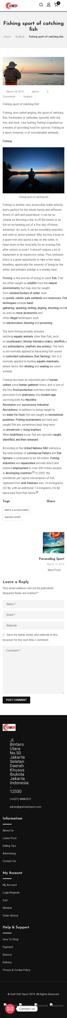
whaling (29, 366)
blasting (29, 323)
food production (23, 390)
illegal (14, 318)
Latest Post (9, 838)
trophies (36, 429)
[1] (33, 472)
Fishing (7, 141)
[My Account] (48, 4)
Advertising (9, 853)
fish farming (42, 356)
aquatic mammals (48, 361)
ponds (10, 298)
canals (20, 298)
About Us (8, 830)
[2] (37, 492)
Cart (5, 900)
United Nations (33, 448)
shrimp (27, 341)
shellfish (59, 341)
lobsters (38, 341)
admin (35, 91)
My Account (10, 885)
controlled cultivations (19, 356)
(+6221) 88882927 (20, 799)
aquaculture (28, 463)
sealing (44, 366)
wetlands (36, 298)
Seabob (27, 96)
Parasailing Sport (51, 559)
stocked (14, 293)
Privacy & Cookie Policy (16, 970)
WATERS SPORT (13, 517)
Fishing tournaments (28, 419)
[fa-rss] (49, 998)
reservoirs (54, 298)
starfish (30, 346)
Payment (8, 947)
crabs (48, 341)
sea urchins (43, 346)
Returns (7, 954)
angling (42, 308)
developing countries (19, 473)
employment (20, 468)
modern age (48, 394)
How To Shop (11, 939)
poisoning (46, 323)
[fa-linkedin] (30, 998)
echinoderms (16, 346)
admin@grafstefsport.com (25, 806)
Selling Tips (9, 845)
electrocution (14, 323)
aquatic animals (23, 336)
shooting (53, 308)
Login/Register (11, 892)
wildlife (32, 283)
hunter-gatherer (28, 385)
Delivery (7, 962)
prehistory (28, 394)
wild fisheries (29, 483)
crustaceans (14, 341)
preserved (12, 429)
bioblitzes (16, 434)
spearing (21, 308)
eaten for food (15, 414)
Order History (10, 915)
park (27, 298)
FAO (45, 448)
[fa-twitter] (24, 998)
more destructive (26, 313)
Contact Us (9, 861)
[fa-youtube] (36, 998)
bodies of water (30, 293)
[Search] (41, 4)
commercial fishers (39, 453)
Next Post (54, 570)
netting (32, 308)
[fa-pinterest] (43, 998)
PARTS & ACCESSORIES (17, 510)
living (26, 429)
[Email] (10, 1009)
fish (54, 278)
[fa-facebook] (17, 998)
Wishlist (7, 907)
